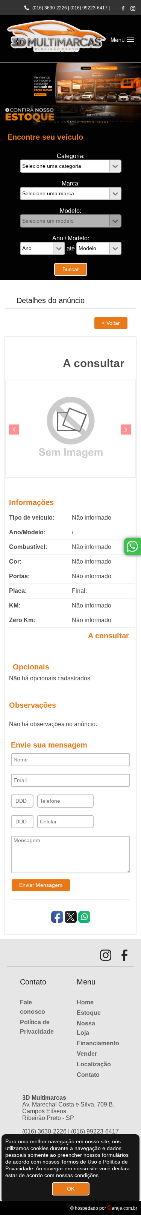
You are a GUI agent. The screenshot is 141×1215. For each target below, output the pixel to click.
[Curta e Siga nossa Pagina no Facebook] (122, 8)
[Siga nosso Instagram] (132, 8)
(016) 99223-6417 (89, 8)
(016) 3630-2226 (49, 8)
